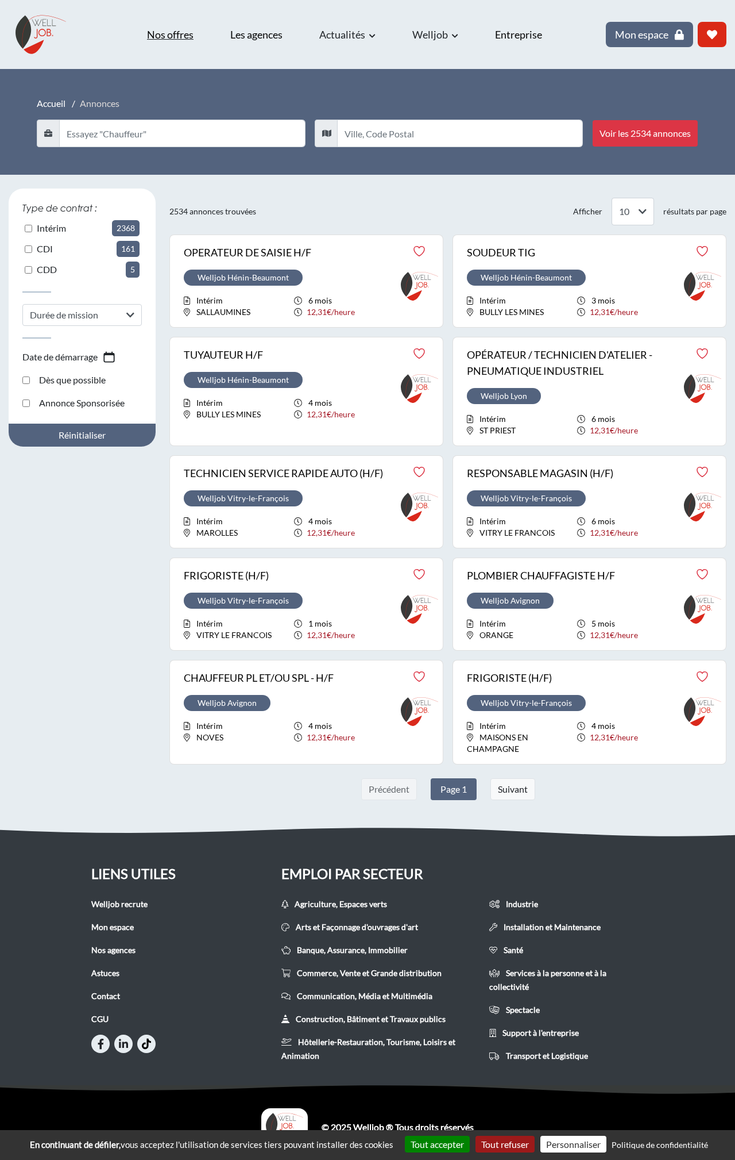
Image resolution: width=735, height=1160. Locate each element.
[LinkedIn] (123, 1044)
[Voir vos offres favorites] (712, 34)
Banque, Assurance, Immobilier (351, 950)
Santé (512, 950)
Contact (105, 996)
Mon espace (112, 927)
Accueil (51, 103)
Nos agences (113, 950)
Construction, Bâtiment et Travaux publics (370, 1019)
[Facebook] (100, 1044)
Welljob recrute (119, 904)
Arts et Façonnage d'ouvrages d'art (356, 927)
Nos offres (170, 34)
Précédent (389, 788)
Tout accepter (437, 1144)
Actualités (343, 34)
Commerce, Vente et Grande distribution (368, 973)
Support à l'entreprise (540, 1033)
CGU (100, 1019)
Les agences (256, 34)
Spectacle (522, 1010)
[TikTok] (146, 1044)
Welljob (431, 34)
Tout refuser (505, 1144)
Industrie (521, 904)
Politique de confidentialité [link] (660, 1145)
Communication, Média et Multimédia (363, 996)
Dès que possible (72, 379)
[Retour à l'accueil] (46, 34)
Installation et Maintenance (551, 927)
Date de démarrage (60, 356)
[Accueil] (284, 1127)
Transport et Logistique (546, 1056)
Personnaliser (573, 1144)
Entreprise (518, 34)
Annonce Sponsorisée (82, 402)
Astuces (105, 973)
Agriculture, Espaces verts (340, 904)
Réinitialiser (82, 434)
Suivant (513, 788)
